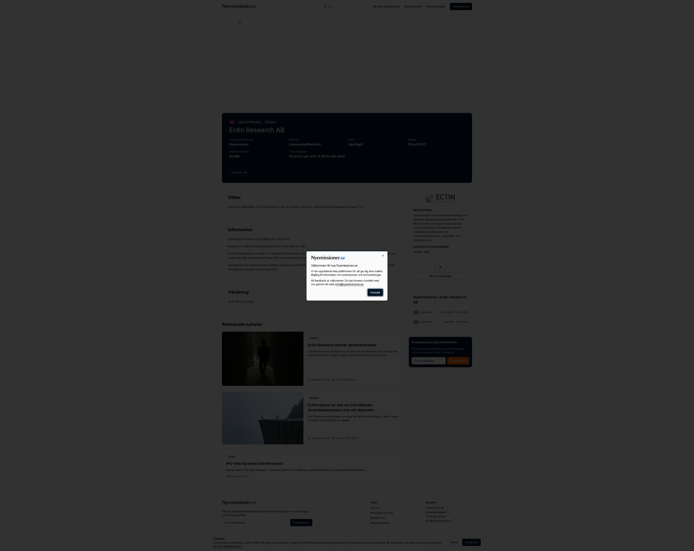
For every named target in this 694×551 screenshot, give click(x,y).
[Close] (383, 255)
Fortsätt (375, 292)
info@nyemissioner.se (349, 284)
